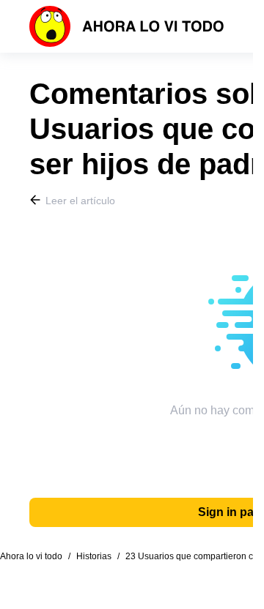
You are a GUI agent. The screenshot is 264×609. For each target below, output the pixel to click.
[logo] (126, 26)
